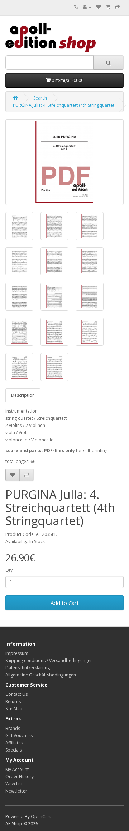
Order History (19, 776)
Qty (9, 570)
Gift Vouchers (19, 736)
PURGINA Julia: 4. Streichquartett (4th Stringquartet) (64, 105)
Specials (13, 750)
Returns (13, 701)
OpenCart (41, 816)
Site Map (14, 709)
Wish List (14, 784)
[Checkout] (117, 7)
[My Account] (87, 7)
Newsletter (16, 791)
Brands (12, 728)
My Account (17, 769)
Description (23, 395)
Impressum (16, 653)
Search (40, 98)
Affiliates (14, 743)
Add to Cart (65, 602)
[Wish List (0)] (98, 7)
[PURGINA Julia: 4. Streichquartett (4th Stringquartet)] (64, 162)
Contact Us (16, 694)
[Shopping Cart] (108, 7)
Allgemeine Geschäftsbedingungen (40, 675)
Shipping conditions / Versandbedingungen (49, 660)
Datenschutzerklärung (27, 668)
